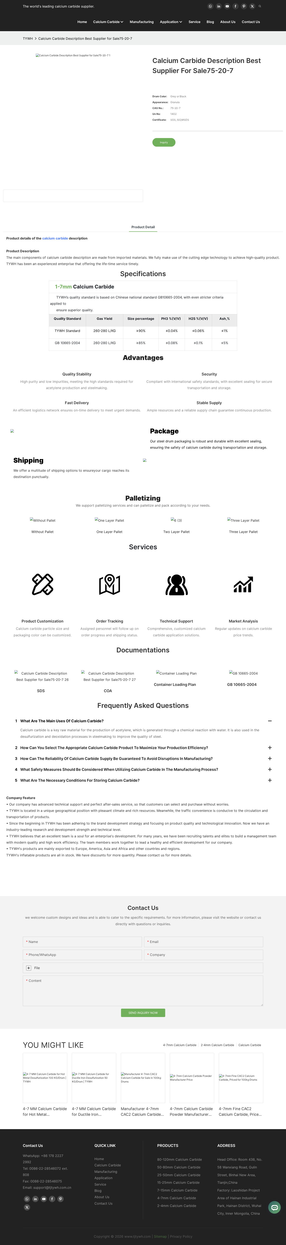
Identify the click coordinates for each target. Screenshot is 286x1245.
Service (100, 1184)
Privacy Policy (181, 1236)
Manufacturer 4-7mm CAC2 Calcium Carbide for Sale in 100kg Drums (142, 1112)
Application (103, 1178)
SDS (41, 691)
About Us (101, 1197)
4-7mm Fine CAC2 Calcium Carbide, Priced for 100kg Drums (240, 1112)
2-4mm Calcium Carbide (217, 1045)
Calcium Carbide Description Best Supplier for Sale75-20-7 (85, 38)
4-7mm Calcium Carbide (179, 1045)
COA (108, 691)
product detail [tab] (143, 227)
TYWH (28, 38)
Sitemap (160, 1236)
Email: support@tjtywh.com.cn (47, 1187)
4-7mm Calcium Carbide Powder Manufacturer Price (191, 1112)
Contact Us (103, 1203)
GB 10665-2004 (242, 684)
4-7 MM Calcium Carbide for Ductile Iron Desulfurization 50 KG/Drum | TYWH (94, 1112)
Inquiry (164, 142)
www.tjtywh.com (137, 1236)
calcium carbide (55, 238)
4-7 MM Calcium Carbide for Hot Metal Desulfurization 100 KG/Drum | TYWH (45, 1112)
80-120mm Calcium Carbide (179, 1159)
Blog (98, 1191)
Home (99, 1159)
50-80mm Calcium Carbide (178, 1167)
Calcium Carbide (249, 1045)
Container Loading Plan (175, 684)
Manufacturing (105, 1171)
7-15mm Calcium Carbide (177, 1190)
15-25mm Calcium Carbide (178, 1182)
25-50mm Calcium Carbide (178, 1175)
